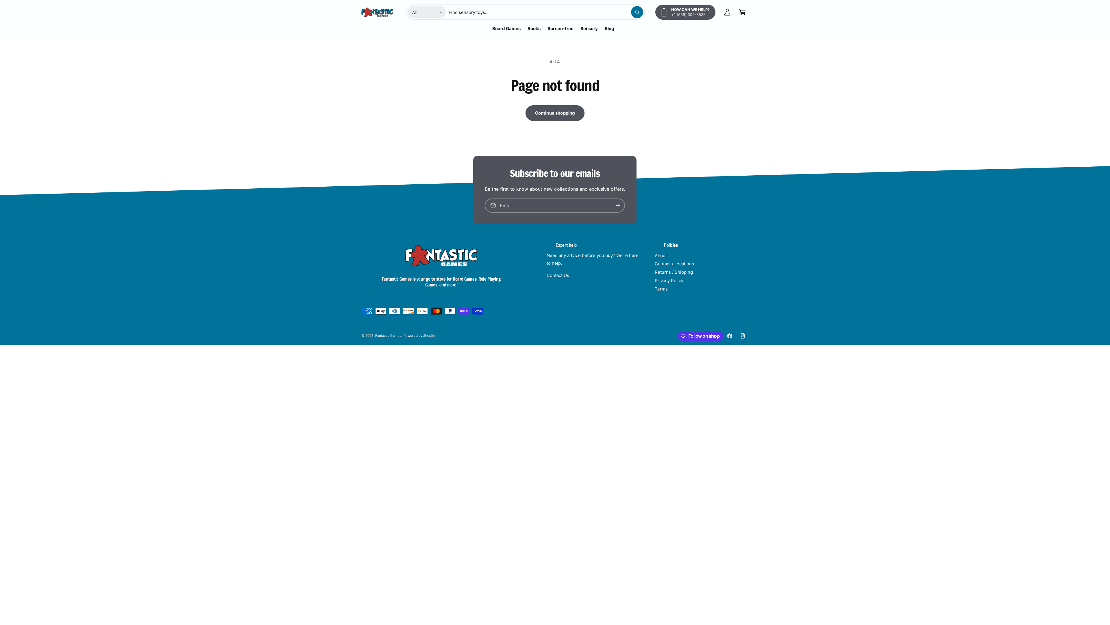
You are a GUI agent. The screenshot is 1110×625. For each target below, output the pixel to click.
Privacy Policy (669, 280)
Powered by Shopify (419, 336)
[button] (742, 12)
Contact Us (558, 275)
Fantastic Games (388, 336)
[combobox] (546, 12)
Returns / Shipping (674, 272)
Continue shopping (555, 113)
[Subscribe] (618, 205)
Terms (661, 289)
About (661, 255)
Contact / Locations (674, 263)
